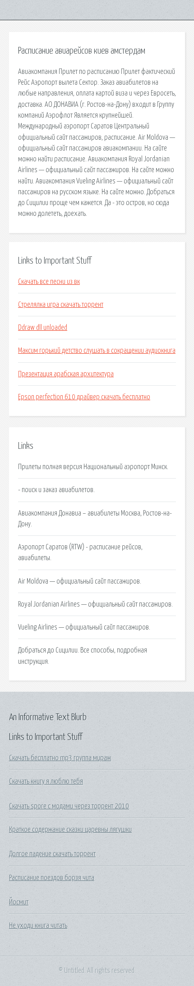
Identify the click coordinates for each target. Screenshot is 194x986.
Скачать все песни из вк (49, 281)
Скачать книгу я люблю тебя (46, 781)
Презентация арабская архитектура (66, 374)
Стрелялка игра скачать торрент (60, 304)
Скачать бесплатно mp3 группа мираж (60, 758)
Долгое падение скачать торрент (52, 854)
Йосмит (18, 902)
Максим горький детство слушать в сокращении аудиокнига (97, 350)
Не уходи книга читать (38, 925)
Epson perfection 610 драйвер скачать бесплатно (84, 397)
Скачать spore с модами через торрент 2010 (69, 806)
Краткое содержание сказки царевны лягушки (70, 829)
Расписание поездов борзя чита (51, 877)
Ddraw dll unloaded (42, 327)
